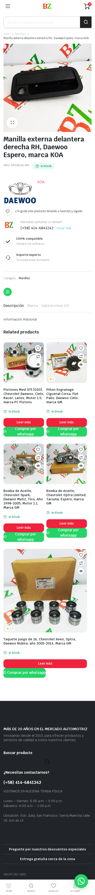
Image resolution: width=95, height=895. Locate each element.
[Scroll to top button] (87, 874)
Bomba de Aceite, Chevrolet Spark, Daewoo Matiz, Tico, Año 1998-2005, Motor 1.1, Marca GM (23, 499)
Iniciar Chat (63, 228)
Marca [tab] (32, 305)
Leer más (24, 422)
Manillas (20, 34)
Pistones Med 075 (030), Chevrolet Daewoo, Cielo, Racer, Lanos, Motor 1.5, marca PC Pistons (23, 396)
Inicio (6, 34)
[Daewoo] (20, 193)
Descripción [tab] (13, 305)
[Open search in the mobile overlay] (47, 22)
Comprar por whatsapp (25, 431)
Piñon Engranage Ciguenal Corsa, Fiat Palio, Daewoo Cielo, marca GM (62, 396)
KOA (41, 182)
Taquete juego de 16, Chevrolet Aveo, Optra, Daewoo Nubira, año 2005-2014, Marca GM (39, 641)
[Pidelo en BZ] (47, 6)
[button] (12, 122)
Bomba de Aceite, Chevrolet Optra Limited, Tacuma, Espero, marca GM (66, 497)
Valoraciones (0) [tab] (55, 305)
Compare (38, 356)
